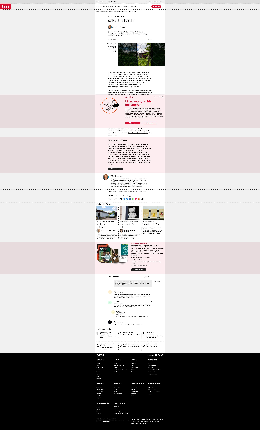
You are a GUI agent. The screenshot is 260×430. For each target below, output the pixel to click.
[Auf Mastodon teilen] (124, 199)
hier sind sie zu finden (123, 285)
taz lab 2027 (134, 395)
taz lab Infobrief (118, 393)
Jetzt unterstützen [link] (115, 168)
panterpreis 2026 (152, 374)
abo (149, 363)
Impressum (146, 421)
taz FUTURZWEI (152, 389)
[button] (163, 6)
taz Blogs (150, 387)
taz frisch (116, 389)
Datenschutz (140, 421)
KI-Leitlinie (160, 419)
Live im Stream (135, 391)
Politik (98, 363)
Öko (97, 365)
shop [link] (109, 1)
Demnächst (134, 387)
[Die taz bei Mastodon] (156, 355)
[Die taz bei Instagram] (162, 355)
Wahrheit (98, 378)
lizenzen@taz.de (106, 421)
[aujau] (110, 322)
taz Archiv (150, 394)
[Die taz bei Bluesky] (159, 355)
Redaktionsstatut (141, 419)
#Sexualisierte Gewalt (122, 191)
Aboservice (117, 409)
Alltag (110, 11)
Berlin (97, 374)
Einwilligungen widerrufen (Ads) (139, 423)
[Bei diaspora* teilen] (136, 199)
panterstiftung (152, 372)
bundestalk (99, 387)
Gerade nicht (157, 97)
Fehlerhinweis (125, 195)
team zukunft (117, 387)
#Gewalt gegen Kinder (140, 191)
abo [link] (147, 1)
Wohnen (116, 367)
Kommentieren (117, 195)
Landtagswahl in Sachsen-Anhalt (120, 371)
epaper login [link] (159, 1)
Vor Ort (133, 389)
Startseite (98, 11)
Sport (97, 372)
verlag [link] (97, 1)
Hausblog (133, 365)
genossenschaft (152, 365)
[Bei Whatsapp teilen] (133, 199)
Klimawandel (117, 374)
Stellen (133, 369)
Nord (97, 376)
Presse (132, 372)
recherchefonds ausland (154, 369)
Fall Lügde (127, 72)
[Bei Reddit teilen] (139, 199)
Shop (97, 411)
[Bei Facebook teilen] (130, 199)
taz (100, 355)
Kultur (98, 369)
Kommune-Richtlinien (151, 419)
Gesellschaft (105, 11)
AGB (151, 421)
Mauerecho (99, 393)
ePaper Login (117, 411)
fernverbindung (100, 389)
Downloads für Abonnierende (121, 413)
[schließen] (162, 97)
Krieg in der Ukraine (119, 365)
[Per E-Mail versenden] (121, 199)
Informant (133, 421)
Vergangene (134, 393)
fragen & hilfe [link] (114, 1)
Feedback (116, 406)
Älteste (150, 277)
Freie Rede (99, 395)
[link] (98, 6)
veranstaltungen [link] (103, 1)
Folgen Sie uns (151, 355)
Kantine (98, 409)
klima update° (99, 391)
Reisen (98, 407)
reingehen (99, 398)
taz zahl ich (151, 367)
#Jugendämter (131, 191)
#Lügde (115, 191)
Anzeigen (98, 413)
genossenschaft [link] (152, 1)
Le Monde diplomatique (154, 391)
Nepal (115, 363)
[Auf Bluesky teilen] (127, 199)
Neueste (146, 277)
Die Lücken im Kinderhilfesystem (138, 133)
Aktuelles (133, 363)
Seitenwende (155, 421)
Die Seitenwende (135, 367)
